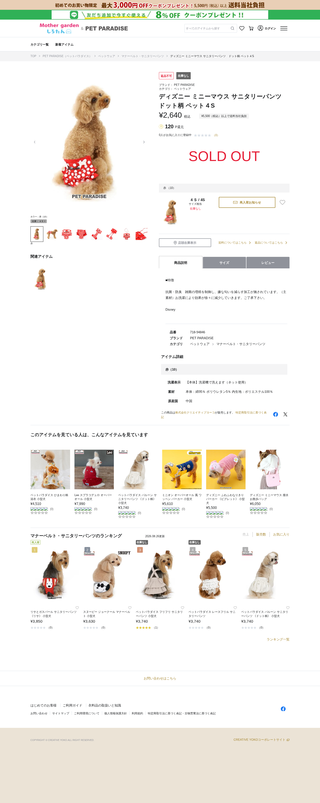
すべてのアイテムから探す (203, 28)
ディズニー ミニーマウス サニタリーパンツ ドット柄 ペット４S (212, 56)
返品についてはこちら (269, 242)
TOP (33, 56)
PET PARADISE (184, 84)
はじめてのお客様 (43, 705)
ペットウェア (106, 56)
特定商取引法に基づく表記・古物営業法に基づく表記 (182, 713)
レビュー (268, 262)
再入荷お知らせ (250, 202)
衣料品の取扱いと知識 (104, 705)
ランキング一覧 (278, 639)
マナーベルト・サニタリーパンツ (142, 56)
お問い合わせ (38, 713)
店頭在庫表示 (187, 242)
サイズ (224, 262)
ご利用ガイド (72, 705)
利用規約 (137, 713)
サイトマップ (60, 713)
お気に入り (281, 534)
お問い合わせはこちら (160, 678)
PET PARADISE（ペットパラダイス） (67, 56)
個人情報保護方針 (115, 713)
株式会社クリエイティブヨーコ (195, 412)
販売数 (261, 534)
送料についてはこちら (232, 242)
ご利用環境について (86, 713)
